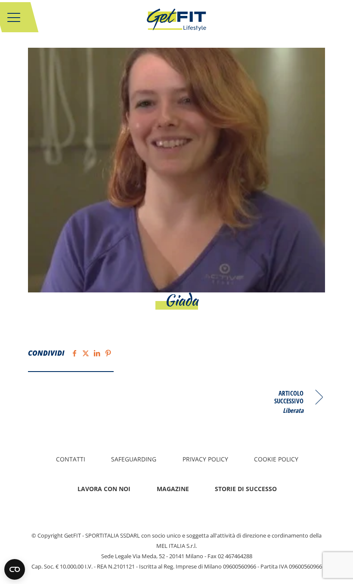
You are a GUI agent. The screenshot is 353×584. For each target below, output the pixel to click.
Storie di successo (246, 489)
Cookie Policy (276, 459)
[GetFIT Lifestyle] (176, 23)
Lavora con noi (103, 489)
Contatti (70, 459)
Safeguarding (133, 459)
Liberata (293, 410)
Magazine (173, 489)
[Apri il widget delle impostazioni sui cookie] (14, 569)
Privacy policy (205, 459)
